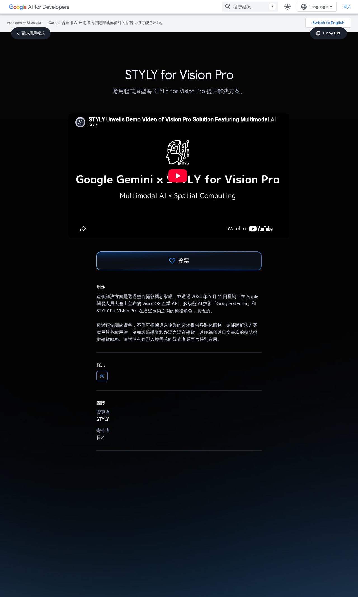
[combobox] (250, 7)
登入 (347, 6)
